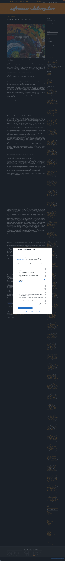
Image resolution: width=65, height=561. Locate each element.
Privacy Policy (38, 311)
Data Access (32, 311)
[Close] (50, 249)
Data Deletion (27, 311)
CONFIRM (25, 308)
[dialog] (32, 280)
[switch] (45, 269)
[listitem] (32, 266)
